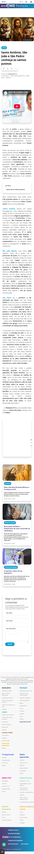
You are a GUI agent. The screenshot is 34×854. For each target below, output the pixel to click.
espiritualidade (24, 700)
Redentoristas (26, 778)
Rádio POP (6, 778)
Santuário (6, 688)
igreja (21, 703)
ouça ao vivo (23, 763)
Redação (23, 688)
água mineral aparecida (6, 694)
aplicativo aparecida (26, 691)
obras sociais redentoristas (24, 798)
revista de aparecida (5, 744)
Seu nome (9, 613)
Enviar (10, 644)
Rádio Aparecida (24, 755)
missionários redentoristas (24, 789)
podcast (22, 765)
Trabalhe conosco (13, 830)
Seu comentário (11, 628)
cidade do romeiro (7, 698)
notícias (4, 730)
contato (4, 709)
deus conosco (6, 815)
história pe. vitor (25, 781)
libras (21, 708)
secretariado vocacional (27, 802)
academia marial (7, 691)
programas (23, 771)
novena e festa (7, 733)
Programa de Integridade (15, 840)
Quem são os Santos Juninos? (15, 189)
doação (4, 712)
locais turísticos (6, 724)
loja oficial (5, 727)
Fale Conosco (25, 844)
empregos (5, 781)
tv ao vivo (5, 763)
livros (3, 817)
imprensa (5, 722)
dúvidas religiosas (25, 698)
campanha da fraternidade (24, 694)
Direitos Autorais (13, 844)
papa (21, 716)
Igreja (4, 48)
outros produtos (7, 820)
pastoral (4, 738)
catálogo (22, 823)
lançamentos (23, 817)
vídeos (4, 748)
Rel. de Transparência (14, 837)
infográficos (23, 706)
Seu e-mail (9, 621)
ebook (21, 820)
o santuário (5, 735)
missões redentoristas (26, 792)
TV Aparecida (8, 754)
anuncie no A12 (25, 722)
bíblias (4, 812)
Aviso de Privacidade (14, 833)
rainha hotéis (6, 740)
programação (6, 760)
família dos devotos (8, 715)
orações (22, 714)
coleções (22, 815)
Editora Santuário (6, 807)
